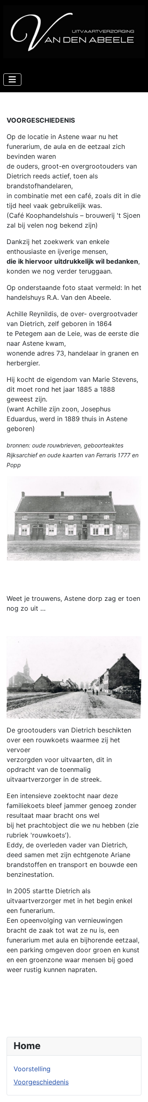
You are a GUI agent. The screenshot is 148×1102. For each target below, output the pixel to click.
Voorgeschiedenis (41, 1082)
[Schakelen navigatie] (12, 79)
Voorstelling (32, 1069)
